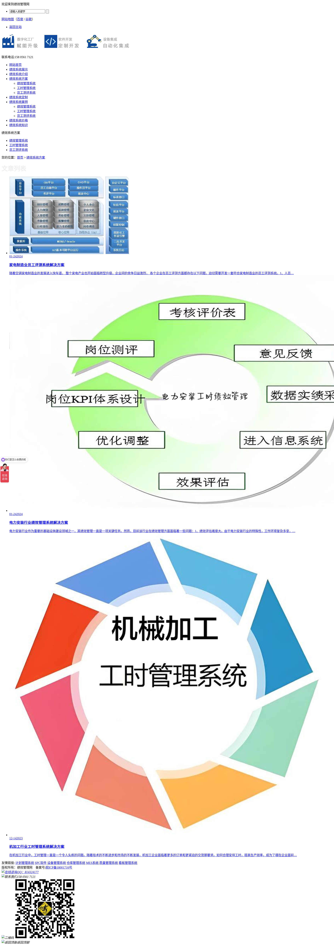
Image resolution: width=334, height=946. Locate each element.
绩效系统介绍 (18, 74)
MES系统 (92, 862)
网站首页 (15, 64)
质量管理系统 (108, 862)
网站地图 (8, 19)
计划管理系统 (24, 862)
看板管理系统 (128, 862)
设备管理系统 (56, 862)
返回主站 (15, 27)
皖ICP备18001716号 (59, 867)
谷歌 (29, 19)
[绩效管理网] (68, 50)
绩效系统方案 (18, 78)
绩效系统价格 (18, 120)
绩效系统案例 (18, 102)
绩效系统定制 (18, 97)
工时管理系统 (26, 88)
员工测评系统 (26, 92)
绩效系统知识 (18, 125)
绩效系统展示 (18, 69)
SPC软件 (41, 862)
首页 (20, 157)
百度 (20, 19)
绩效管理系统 (26, 83)
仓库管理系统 (76, 862)
